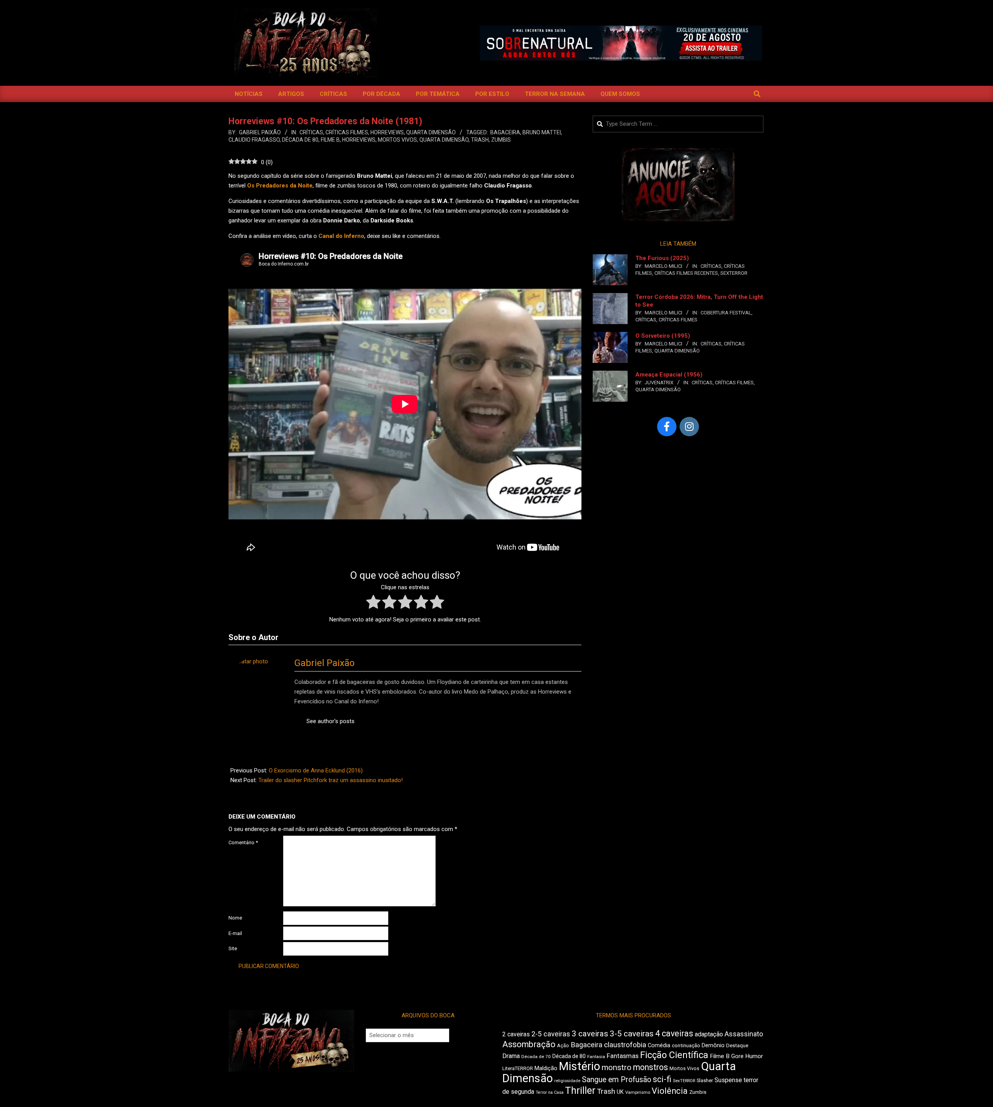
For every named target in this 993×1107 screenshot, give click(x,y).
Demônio (713, 1045)
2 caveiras (516, 1034)
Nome (235, 918)
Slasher (705, 1080)
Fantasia (596, 1056)
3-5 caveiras (632, 1033)
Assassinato (744, 1034)
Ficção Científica (674, 1055)
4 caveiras (674, 1033)
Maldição (546, 1068)
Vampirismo (637, 1092)
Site (232, 948)
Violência (670, 1091)
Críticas (311, 132)
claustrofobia (625, 1045)
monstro (616, 1067)
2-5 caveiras (550, 1034)
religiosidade (567, 1080)
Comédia (659, 1045)
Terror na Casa (550, 1092)
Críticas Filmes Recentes (686, 273)
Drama (511, 1056)
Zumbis (501, 140)
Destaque (737, 1045)
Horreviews (387, 132)
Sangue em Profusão (616, 1079)
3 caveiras (590, 1033)
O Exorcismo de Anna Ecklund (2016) (316, 770)
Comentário (243, 842)
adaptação (709, 1034)
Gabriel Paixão (324, 663)
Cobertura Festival (726, 313)
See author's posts (330, 721)
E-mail (235, 933)
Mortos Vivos (397, 140)
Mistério (579, 1066)
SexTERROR (733, 273)
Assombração (528, 1044)
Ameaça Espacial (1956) (668, 374)
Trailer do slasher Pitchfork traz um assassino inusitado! (330, 780)
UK (620, 1091)
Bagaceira (505, 132)
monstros (650, 1067)
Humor (754, 1056)
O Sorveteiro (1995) (662, 335)
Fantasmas (622, 1056)
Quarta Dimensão (431, 132)
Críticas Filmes (346, 132)
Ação (563, 1045)
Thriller (580, 1090)
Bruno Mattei (541, 132)
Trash (480, 140)
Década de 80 (300, 140)
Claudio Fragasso (254, 140)
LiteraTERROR (517, 1068)
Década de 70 (536, 1056)
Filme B (330, 140)
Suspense (728, 1080)
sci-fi (662, 1079)
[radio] (373, 603)
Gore (737, 1056)
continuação (686, 1045)
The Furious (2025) (662, 258)
